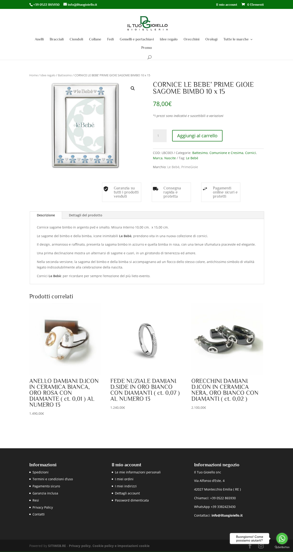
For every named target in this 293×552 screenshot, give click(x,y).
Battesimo (65, 75)
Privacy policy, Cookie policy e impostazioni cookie (109, 546)
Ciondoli (76, 39)
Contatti (39, 514)
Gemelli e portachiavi (137, 39)
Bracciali (57, 39)
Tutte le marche (236, 39)
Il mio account (226, 4)
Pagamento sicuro (46, 486)
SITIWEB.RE (57, 546)
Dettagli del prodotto (85, 215)
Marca (158, 158)
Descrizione (46, 215)
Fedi (110, 39)
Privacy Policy (43, 507)
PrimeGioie (189, 167)
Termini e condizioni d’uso (53, 479)
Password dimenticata (132, 500)
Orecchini (191, 39)
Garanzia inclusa (45, 493)
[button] (133, 88)
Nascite (170, 158)
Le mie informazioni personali (138, 472)
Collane (95, 39)
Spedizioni (41, 472)
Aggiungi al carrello (197, 136)
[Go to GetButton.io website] (282, 547)
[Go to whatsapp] (282, 538)
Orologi (211, 39)
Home (33, 75)
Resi (36, 500)
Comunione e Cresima (226, 153)
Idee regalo (169, 39)
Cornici (250, 153)
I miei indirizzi (126, 486)
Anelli (39, 39)
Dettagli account (127, 493)
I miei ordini (124, 479)
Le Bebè (192, 158)
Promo (146, 48)
